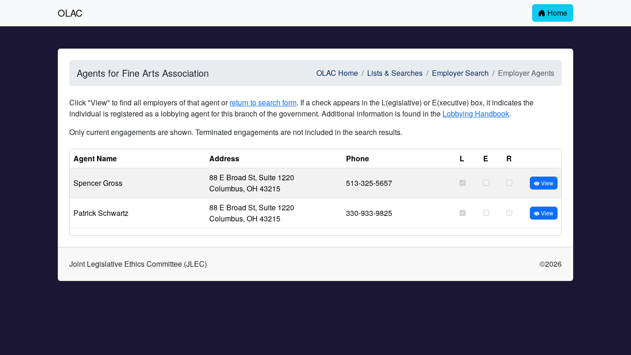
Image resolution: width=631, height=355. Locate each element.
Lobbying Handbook (476, 113)
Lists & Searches (395, 72)
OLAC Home (337, 72)
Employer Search (460, 72)
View (546, 183)
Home (556, 12)
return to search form (263, 102)
